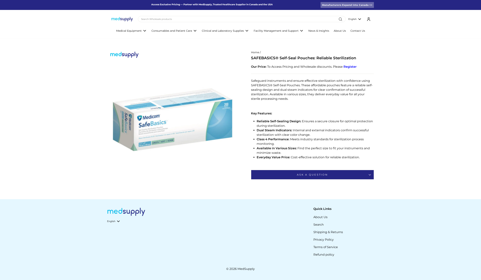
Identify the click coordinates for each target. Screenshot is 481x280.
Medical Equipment (129, 30)
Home (255, 52)
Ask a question (312, 174)
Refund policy (323, 254)
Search (318, 224)
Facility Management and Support (276, 30)
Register (350, 66)
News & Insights (318, 30)
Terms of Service (325, 247)
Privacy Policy (323, 239)
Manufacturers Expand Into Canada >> (347, 5)
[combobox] (242, 19)
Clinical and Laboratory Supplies (223, 30)
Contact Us (357, 30)
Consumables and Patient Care (171, 30)
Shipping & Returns (328, 232)
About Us (340, 30)
